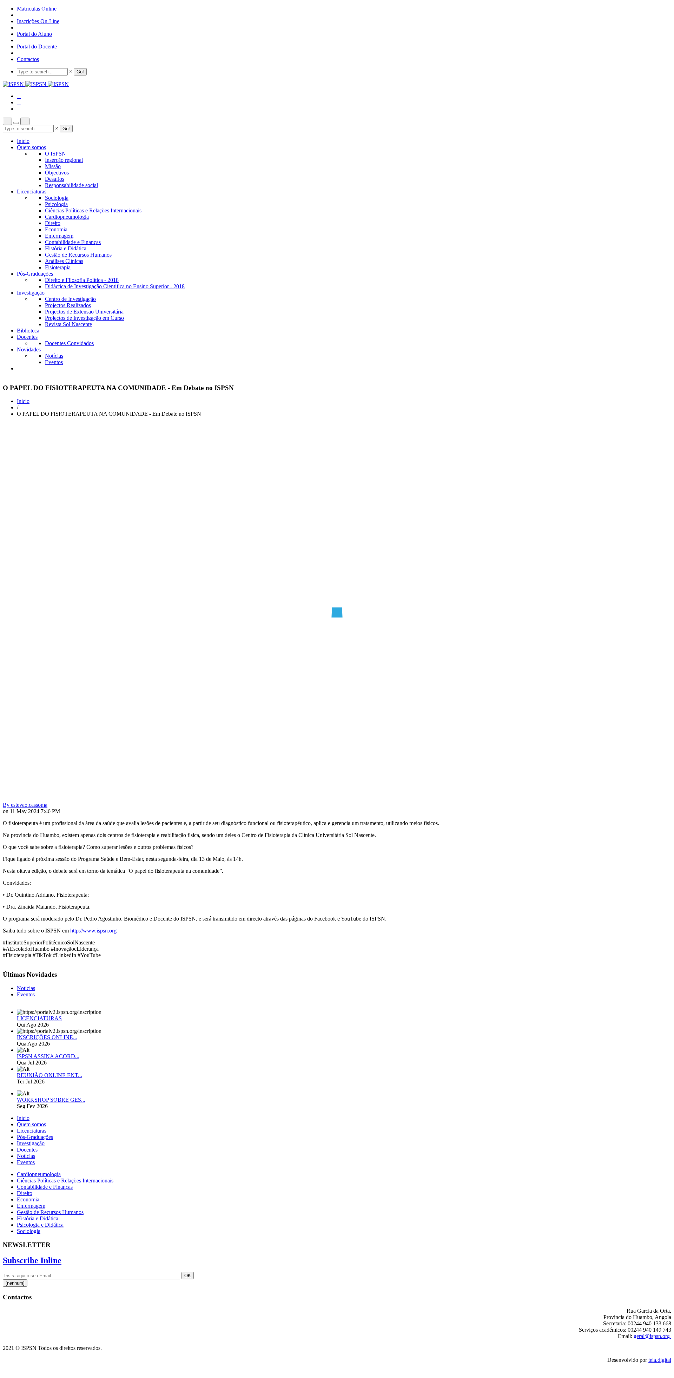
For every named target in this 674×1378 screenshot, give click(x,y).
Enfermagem (59, 236)
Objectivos (57, 173)
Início (23, 141)
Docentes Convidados (69, 343)
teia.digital (659, 1360)
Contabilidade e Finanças (73, 242)
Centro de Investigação (70, 299)
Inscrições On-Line (38, 21)
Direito (52, 223)
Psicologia (56, 204)
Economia (56, 229)
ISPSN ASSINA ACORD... (48, 1056)
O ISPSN (55, 154)
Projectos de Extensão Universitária (84, 312)
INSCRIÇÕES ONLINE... (47, 1037)
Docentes (27, 337)
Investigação (31, 293)
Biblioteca (28, 331)
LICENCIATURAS (39, 1018)
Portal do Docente (37, 47)
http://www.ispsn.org (93, 931)
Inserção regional (64, 160)
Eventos (54, 362)
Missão (53, 166)
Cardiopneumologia (67, 217)
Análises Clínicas (64, 261)
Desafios (54, 179)
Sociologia (56, 198)
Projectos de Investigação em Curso (84, 318)
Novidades (29, 349)
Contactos (28, 59)
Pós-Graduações (35, 274)
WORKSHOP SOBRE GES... (51, 1100)
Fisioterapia (58, 267)
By (25, 805)
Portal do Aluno (34, 34)
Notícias (54, 356)
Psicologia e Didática (40, 1225)
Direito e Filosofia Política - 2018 (82, 280)
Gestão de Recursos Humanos (78, 255)
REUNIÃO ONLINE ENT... (49, 1075)
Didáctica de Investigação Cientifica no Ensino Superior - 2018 (115, 286)
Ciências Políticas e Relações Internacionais (93, 210)
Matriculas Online (37, 9)
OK (187, 1275)
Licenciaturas (31, 191)
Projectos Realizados (68, 305)
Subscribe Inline (32, 1260)
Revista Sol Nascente (68, 324)
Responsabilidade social (71, 185)
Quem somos (31, 147)
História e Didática (65, 248)
